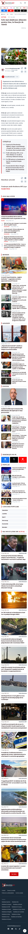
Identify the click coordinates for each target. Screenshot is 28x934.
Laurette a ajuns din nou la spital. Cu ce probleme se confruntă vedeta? (19, 299)
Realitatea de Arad (6, 914)
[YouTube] (11, 11)
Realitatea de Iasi (5, 916)
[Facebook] (4, 11)
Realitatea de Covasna (17, 907)
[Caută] (20, 3)
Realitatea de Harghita (7, 911)
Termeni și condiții (11, 890)
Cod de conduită (19, 893)
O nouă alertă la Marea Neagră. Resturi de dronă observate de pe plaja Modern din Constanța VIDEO (15, 168)
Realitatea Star (15, 902)
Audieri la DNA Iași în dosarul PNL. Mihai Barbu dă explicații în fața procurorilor (12, 410)
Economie (6, 226)
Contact (3, 890)
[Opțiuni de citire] (24, 930)
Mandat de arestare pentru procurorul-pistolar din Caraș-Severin (18, 446)
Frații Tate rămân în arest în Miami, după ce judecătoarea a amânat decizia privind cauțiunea (19, 420)
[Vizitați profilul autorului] (2, 69)
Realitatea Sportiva (6, 902)
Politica (6, 241)
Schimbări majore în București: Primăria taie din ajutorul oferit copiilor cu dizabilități (19, 366)
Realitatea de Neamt (17, 904)
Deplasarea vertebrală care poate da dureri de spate (19, 374)
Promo (6, 249)
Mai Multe (14, 874)
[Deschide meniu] (25, 3)
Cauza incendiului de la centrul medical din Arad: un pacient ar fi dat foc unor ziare (13, 218)
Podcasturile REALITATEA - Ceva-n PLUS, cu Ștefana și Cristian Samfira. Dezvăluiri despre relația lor (15, 245)
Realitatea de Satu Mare (16, 916)
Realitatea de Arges (16, 914)
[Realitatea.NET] (8, 3)
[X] (17, 11)
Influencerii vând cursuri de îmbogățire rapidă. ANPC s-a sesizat (19, 307)
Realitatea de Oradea (6, 909)
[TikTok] (24, 11)
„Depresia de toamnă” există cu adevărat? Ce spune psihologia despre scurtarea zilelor (11, 347)
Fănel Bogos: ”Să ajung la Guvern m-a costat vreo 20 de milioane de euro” (19, 429)
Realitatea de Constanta (18, 911)
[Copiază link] (22, 68)
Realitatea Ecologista (6, 904)
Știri (7, 14)
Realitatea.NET (15, 68)
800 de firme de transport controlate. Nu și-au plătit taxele (15, 224)
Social (3, 220)
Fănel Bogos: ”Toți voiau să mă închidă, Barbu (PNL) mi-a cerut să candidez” (19, 438)
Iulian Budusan (23, 581)
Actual (11, 14)
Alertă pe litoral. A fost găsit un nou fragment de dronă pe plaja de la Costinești (12, 697)
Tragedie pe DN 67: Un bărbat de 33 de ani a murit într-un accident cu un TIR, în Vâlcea (14, 783)
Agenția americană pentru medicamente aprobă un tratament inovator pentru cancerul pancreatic (18, 357)
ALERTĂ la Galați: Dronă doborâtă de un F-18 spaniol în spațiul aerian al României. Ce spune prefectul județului (13, 670)
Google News (5, 189)
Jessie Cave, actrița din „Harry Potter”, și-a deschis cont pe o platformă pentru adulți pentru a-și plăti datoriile (19, 289)
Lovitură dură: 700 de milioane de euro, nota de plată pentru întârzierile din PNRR (14, 231)
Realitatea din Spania (6, 919)
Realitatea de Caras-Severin (19, 909)
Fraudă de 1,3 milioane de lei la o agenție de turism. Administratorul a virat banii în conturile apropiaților (13, 754)
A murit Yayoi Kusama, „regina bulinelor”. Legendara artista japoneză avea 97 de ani (11, 279)
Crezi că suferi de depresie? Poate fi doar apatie (19, 381)
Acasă (4, 14)
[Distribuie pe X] (25, 71)
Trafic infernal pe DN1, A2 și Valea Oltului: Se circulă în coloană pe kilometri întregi (14, 154)
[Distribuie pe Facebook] (25, 68)
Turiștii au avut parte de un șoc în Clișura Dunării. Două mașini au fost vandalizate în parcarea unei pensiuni (14, 726)
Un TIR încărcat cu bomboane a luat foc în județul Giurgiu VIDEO (15, 161)
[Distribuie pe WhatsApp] (22, 71)
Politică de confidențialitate (8, 893)
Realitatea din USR (6, 907)
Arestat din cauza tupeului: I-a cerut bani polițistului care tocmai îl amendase (13, 868)
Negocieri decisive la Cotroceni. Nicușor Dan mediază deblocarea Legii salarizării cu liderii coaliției (14, 238)
